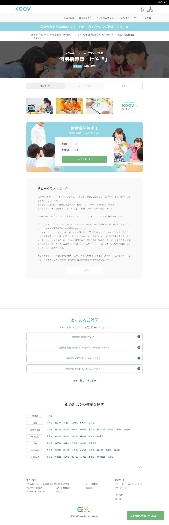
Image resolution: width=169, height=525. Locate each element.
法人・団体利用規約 (63, 488)
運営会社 (59, 491)
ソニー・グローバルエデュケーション (129, 484)
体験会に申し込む (84, 159)
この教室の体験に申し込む (143, 515)
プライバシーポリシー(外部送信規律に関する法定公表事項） (48, 484)
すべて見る (84, 270)
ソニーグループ (121, 488)
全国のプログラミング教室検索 (46, 35)
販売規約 (89, 488)
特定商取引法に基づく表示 (36, 491)
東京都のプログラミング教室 (76, 35)
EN (120, 499)
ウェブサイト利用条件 (34, 488)
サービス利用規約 (92, 484)
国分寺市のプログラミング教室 (107, 35)
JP (116, 499)
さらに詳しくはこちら (84, 380)
